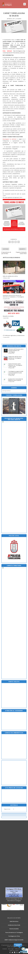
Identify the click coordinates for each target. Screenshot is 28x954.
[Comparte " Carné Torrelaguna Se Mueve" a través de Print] (18, 241)
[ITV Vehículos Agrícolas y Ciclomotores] (14, 326)
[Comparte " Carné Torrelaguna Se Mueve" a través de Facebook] (9, 241)
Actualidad (18, 18)
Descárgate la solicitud (9, 139)
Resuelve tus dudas (8, 316)
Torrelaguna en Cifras (14, 936)
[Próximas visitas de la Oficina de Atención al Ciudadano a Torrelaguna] (14, 286)
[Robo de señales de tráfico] (14, 267)
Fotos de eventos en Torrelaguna (14, 932)
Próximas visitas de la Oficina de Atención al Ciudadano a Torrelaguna (13, 296)
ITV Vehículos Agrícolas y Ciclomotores (13, 335)
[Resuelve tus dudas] (14, 307)
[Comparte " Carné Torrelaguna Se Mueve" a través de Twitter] (12, 241)
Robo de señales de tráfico (10, 276)
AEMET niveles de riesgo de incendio (14, 939)
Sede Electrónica (14, 921)
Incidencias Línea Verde (14, 925)
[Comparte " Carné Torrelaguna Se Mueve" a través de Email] (15, 241)
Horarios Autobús (14, 928)
